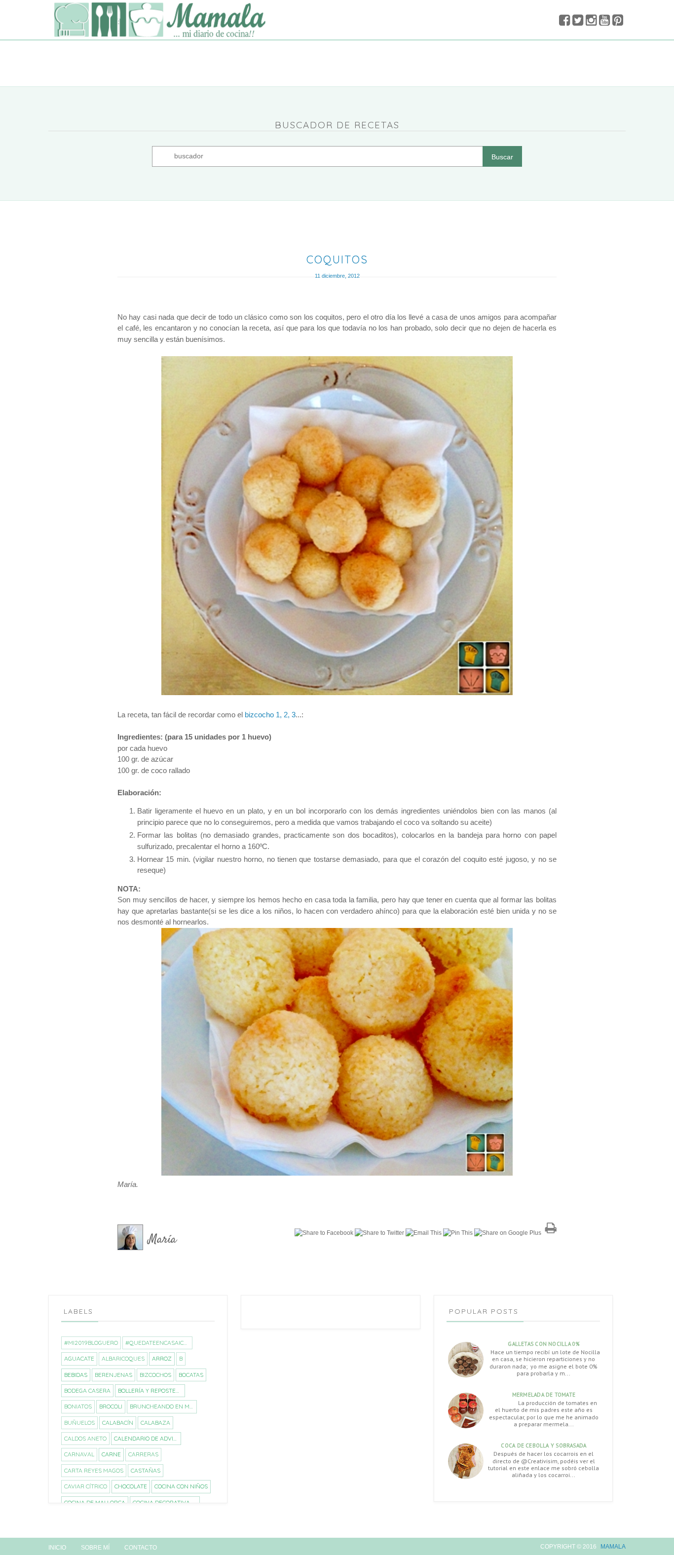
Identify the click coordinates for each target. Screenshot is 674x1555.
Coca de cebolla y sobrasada (543, 1445)
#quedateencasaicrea (158, 1342)
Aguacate (79, 1358)
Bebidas (75, 1374)
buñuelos (79, 1422)
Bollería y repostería (151, 1390)
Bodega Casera (87, 1390)
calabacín (117, 1422)
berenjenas (113, 1374)
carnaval (79, 1454)
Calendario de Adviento (147, 1438)
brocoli (110, 1406)
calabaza (155, 1422)
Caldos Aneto (85, 1438)
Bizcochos (155, 1374)
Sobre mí (95, 1547)
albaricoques (123, 1358)
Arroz (162, 1358)
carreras (143, 1454)
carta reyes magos (93, 1470)
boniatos (78, 1406)
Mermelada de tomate (543, 1394)
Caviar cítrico (85, 1486)
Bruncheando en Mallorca (163, 1406)
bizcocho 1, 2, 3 (270, 714)
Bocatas (191, 1374)
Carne (111, 1454)
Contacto (140, 1547)
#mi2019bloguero (91, 1342)
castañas (145, 1470)
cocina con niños (181, 1486)
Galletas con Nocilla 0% (543, 1343)
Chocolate (130, 1486)
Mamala (613, 1546)
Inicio (57, 1547)
